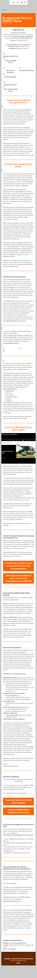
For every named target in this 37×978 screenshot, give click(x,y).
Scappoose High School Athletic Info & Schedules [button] (18, 801)
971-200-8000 (12, 949)
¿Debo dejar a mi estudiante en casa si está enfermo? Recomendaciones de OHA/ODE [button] (18, 578)
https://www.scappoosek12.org (17, 943)
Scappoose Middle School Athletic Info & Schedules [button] (18, 811)
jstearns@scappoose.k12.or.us (11, 901)
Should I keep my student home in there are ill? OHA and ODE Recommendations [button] (18, 566)
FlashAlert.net (9, 391)
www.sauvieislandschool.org (11, 343)
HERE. (9, 405)
